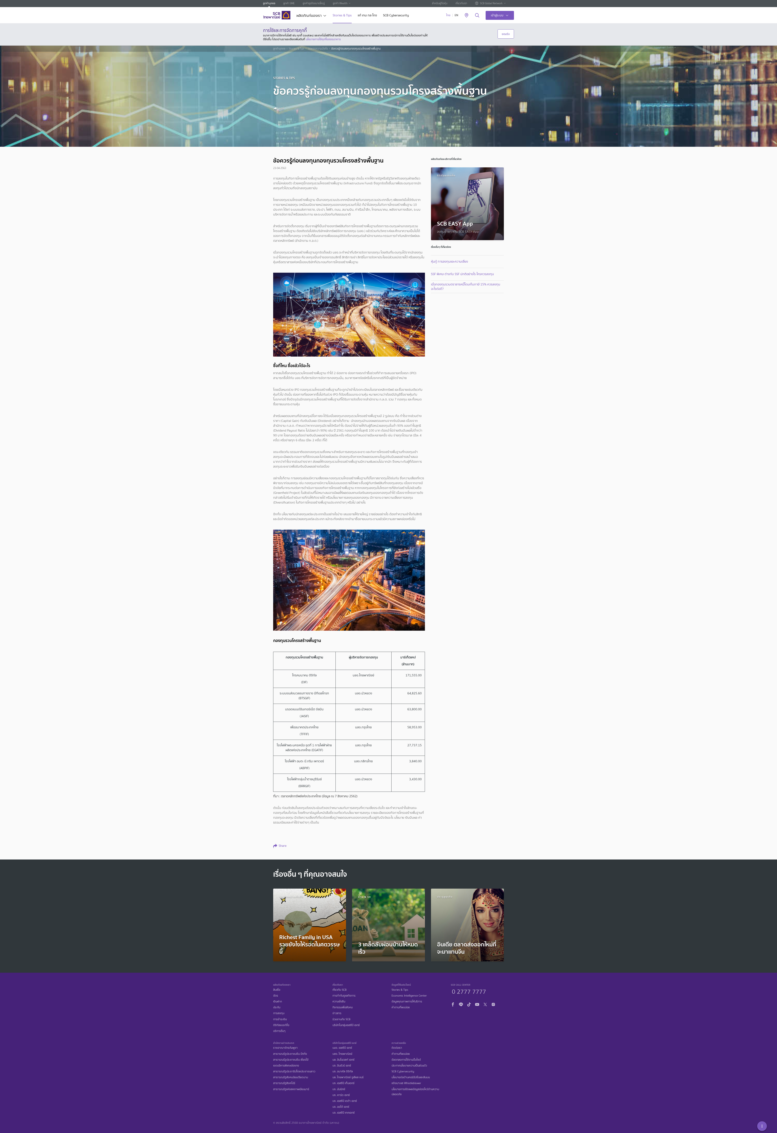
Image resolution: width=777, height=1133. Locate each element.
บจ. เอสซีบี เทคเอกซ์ (343, 1113)
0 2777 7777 (469, 991)
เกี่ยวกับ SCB (339, 990)
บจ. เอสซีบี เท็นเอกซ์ (343, 1083)
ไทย (448, 15)
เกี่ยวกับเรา (461, 3)
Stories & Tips (342, 16)
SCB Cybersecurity (396, 16)
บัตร (275, 996)
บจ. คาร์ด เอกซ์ (341, 1095)
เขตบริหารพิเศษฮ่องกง (286, 1065)
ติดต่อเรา (397, 1048)
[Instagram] (493, 1004)
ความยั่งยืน (338, 1001)
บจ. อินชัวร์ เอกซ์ (341, 1065)
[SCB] (276, 15)
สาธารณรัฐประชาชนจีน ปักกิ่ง (290, 1054)
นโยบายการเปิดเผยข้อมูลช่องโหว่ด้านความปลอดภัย (415, 1091)
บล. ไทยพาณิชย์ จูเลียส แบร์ (348, 1077)
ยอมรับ (506, 34)
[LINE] (461, 1004)
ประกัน (276, 1007)
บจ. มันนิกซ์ (338, 1089)
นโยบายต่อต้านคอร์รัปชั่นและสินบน (411, 1077)
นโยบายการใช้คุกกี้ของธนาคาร (323, 39)
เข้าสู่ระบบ (497, 15)
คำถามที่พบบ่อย (401, 1007)
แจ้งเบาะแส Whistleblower (406, 1083)
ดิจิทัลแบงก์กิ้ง (281, 1025)
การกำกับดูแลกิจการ (344, 996)
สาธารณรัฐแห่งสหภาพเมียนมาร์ (291, 1089)
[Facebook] (453, 1004)
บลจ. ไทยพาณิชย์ (342, 1054)
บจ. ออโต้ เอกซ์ (340, 1107)
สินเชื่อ (276, 990)
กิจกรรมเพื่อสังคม (342, 1007)
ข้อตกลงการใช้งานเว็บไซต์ (406, 1060)
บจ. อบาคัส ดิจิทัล (342, 1071)
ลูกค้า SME (289, 3)
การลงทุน (278, 1013)
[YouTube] (477, 1004)
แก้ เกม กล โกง (367, 16)
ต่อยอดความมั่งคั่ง (318, 48)
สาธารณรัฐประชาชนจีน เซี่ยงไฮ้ (290, 1060)
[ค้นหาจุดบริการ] (466, 15)
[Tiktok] (469, 1004)
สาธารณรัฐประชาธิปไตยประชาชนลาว (294, 1071)
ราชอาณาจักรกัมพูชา (285, 1048)
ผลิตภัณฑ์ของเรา (309, 16)
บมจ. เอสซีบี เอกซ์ (342, 1048)
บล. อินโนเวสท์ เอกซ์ (343, 1060)
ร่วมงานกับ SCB (341, 1019)
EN (456, 15)
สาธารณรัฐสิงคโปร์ (284, 1083)
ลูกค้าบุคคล (269, 3)
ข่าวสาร (336, 1013)
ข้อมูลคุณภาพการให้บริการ (407, 1001)
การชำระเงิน (280, 1019)
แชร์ (281, 108)
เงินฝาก (277, 1001)
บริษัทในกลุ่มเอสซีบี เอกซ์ (346, 1025)
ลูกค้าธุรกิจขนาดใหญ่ (314, 3)
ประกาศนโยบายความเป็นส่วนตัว (409, 1065)
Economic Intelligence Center (409, 996)
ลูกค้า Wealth (340, 3)
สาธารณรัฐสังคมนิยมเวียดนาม (290, 1077)
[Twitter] (485, 1004)
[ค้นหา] (477, 15)
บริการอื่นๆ (279, 1031)
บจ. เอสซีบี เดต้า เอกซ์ (344, 1101)
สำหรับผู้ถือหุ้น (439, 3)
